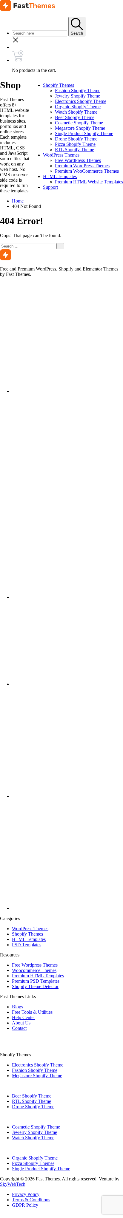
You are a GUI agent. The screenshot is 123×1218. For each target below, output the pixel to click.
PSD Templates (26, 944)
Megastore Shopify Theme (80, 128)
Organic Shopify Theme (78, 106)
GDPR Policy (25, 1205)
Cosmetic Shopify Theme (79, 122)
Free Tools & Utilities (32, 1012)
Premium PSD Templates (35, 981)
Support (50, 187)
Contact (19, 1028)
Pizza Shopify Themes (33, 1163)
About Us (21, 1022)
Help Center (23, 1017)
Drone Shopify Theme (76, 138)
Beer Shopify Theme (74, 117)
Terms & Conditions (31, 1199)
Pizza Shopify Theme (75, 144)
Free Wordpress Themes (35, 964)
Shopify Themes (58, 85)
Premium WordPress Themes (82, 165)
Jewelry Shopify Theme (77, 95)
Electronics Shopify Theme (80, 101)
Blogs (17, 1006)
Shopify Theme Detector (35, 986)
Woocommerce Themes (34, 970)
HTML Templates (60, 176)
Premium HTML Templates (38, 975)
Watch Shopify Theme (76, 112)
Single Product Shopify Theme (84, 133)
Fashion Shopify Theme (77, 90)
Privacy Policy (25, 1194)
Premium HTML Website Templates (89, 181)
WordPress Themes (61, 154)
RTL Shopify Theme (74, 149)
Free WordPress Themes (78, 160)
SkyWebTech (12, 1184)
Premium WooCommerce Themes (87, 171)
